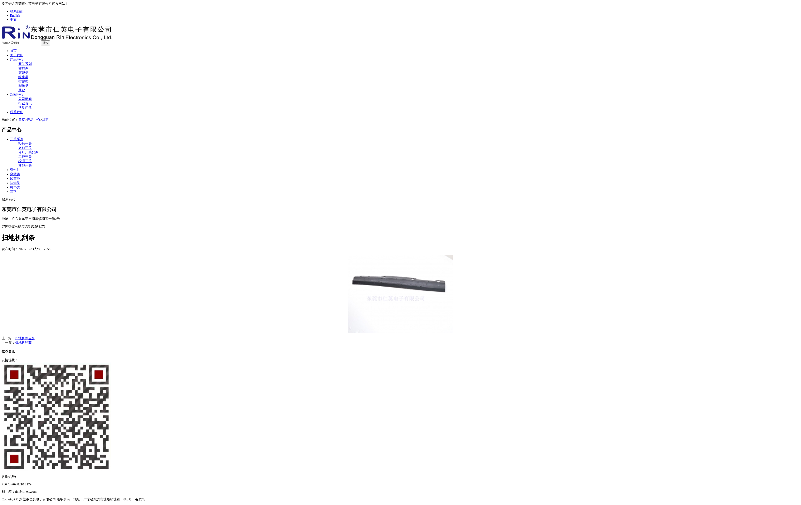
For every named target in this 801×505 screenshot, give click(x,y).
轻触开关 (25, 143)
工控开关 (25, 156)
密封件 (23, 68)
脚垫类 (23, 86)
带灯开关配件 (28, 152)
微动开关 (25, 148)
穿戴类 (23, 72)
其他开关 (25, 165)
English (15, 15)
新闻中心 (16, 94)
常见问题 (25, 107)
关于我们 (16, 55)
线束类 (23, 77)
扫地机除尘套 (25, 338)
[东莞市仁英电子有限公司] (57, 39)
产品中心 (16, 59)
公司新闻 (25, 99)
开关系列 (25, 64)
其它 (21, 90)
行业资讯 (25, 103)
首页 (13, 51)
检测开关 (25, 161)
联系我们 (16, 11)
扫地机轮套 (23, 342)
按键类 (23, 81)
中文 (13, 19)
